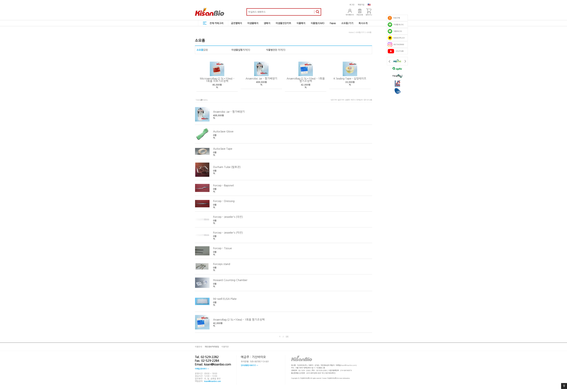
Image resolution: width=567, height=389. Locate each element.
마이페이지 (350, 15)
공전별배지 (236, 23)
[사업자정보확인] (329, 373)
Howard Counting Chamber (230, 280)
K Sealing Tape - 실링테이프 (350, 78)
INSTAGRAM (398, 44)
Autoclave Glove (223, 131)
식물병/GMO (317, 23)
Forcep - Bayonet (223, 185)
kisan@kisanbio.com (212, 381)
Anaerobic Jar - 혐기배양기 (261, 78)
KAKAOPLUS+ (398, 38)
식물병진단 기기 (274, 50)
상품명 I (348, 100)
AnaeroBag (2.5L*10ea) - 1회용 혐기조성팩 (306, 79)
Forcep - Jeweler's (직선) (228, 232)
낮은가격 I (334, 100)
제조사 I (354, 100)
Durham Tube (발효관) (227, 167)
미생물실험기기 (239, 50)
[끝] (287, 337)
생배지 (267, 23)
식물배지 (300, 23)
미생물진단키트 (283, 23)
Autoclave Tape (222, 148)
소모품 (368, 32)
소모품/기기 (347, 23)
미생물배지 (252, 23)
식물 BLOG (397, 31)
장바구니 (369, 15)
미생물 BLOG (398, 25)
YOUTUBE (399, 51)
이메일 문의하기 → (202, 369)
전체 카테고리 (216, 23)
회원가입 (361, 5)
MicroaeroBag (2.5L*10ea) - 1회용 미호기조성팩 (217, 79)
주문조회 (359, 15)
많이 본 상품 (368, 100)
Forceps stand (221, 264)
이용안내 (198, 347)
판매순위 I (360, 100)
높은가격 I (341, 100)
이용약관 (225, 347)
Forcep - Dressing (223, 201)
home (351, 32)
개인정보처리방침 (212, 347)
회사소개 (363, 23)
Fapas (333, 23)
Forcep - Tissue (222, 248)
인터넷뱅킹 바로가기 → (249, 365)
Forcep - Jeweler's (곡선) (228, 217)
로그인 (352, 5)
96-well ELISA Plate (225, 298)
